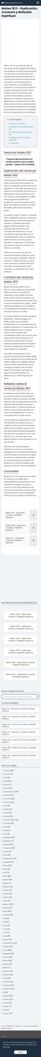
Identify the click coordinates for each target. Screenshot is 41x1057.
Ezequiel (6, 880)
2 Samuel (6, 816)
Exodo (5, 876)
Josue (5, 929)
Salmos (5, 996)
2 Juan (5, 806)
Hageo (5, 901)
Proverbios (6, 985)
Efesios (5, 866)
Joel (4, 922)
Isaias (5, 911)
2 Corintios (7, 799)
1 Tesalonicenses (9, 792)
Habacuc (6, 897)
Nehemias (6, 971)
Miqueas (6, 964)
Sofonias (6, 1003)
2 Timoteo (6, 823)
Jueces (5, 939)
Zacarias (6, 1013)
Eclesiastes (7, 862)
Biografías (6, 841)
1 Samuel (6, 788)
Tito (4, 1010)
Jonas (5, 925)
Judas (5, 936)
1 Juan (5, 778)
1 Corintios (6, 771)
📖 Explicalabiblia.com (12, 3)
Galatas (6, 890)
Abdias (5, 830)
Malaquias (6, 954)
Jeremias (6, 915)
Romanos (6, 989)
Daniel (5, 855)
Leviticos (6, 947)
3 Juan (5, 827)
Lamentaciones (8, 943)
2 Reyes (6, 813)
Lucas (5, 950)
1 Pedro (5, 781)
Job (4, 918)
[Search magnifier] (37, 696)
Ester (4, 873)
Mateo (5, 961)
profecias (6, 982)
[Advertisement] (20, 39)
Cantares (6, 844)
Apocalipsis (7, 837)
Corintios (6, 851)
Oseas (5, 978)
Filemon (5, 883)
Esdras (5, 869)
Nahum (5, 968)
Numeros (6, 975)
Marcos (5, 957)
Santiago (6, 999)
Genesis (6, 894)
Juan (4, 932)
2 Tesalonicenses (9, 820)
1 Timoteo (6, 795)
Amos (5, 834)
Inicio (3, 1036)
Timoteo (6, 1006)
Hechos (5, 908)
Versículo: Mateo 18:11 (17, 124)
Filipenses (6, 887)
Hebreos (6, 904)
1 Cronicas (6, 774)
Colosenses (7, 848)
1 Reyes (5, 785)
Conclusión (15, 143)
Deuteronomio (8, 859)
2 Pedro (5, 809)
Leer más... (6, 1047)
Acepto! (20, 1052)
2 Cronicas (7, 802)
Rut (4, 992)
